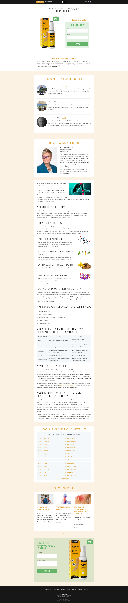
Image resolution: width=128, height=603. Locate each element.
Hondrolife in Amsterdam (43, 441)
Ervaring (56, 589)
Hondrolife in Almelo (69, 444)
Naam (68, 28)
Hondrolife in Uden (42, 472)
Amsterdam (62, 102)
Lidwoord (80, 589)
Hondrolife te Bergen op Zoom (44, 453)
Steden (74, 589)
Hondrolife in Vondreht (70, 457)
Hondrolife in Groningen (70, 441)
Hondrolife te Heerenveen (70, 475)
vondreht (64, 118)
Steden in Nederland (64, 478)
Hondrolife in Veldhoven (43, 457)
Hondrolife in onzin (69, 453)
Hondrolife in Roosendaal (70, 469)
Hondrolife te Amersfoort (70, 447)
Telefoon (68, 34)
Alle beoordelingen (64, 135)
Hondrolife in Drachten (43, 463)
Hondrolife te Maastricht (43, 444)
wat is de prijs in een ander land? (67, 385)
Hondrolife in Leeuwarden (70, 466)
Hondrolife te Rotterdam (43, 438)
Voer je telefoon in (41, 560)
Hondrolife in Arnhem (70, 450)
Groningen (65, 86)
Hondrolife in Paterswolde (43, 469)
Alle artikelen (64, 533)
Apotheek (41, 589)
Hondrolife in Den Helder (70, 460)
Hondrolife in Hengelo (42, 475)
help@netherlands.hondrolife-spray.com (64, 595)
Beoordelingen (48, 589)
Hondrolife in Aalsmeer (43, 447)
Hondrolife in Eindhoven (70, 438)
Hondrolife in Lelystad (42, 466)
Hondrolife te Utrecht (69, 472)
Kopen (77, 44)
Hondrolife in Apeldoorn (43, 450)
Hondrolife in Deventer (43, 460)
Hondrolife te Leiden (69, 463)
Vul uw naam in (40, 552)
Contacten (86, 589)
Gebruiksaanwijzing (65, 589)
